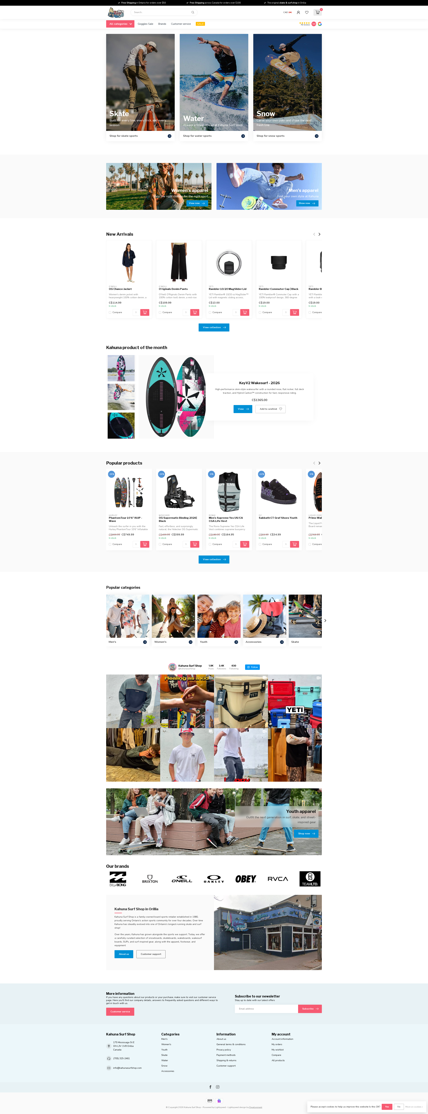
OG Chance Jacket (120, 289)
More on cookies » (414, 1106)
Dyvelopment (255, 1107)
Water (164, 1060)
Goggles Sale (145, 24)
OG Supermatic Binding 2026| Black (178, 520)
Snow (164, 1065)
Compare (117, 312)
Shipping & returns (226, 1060)
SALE (200, 24)
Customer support (151, 954)
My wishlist (278, 1049)
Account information (282, 1039)
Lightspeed (220, 1107)
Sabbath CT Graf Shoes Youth (278, 518)
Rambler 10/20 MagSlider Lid (227, 289)
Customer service (181, 24)
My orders (277, 1044)
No (398, 1106)
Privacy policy (224, 1049)
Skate (164, 1055)
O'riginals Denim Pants (173, 289)
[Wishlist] (306, 12)
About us (124, 954)
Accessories (167, 1071)
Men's (164, 1039)
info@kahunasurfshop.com (127, 1068)
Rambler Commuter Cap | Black (278, 289)
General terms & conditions (231, 1044)
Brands (162, 24)
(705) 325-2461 (121, 1058)
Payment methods (226, 1055)
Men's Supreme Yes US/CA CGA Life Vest (226, 520)
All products (278, 1060)
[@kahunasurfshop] (172, 667)
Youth (164, 1049)
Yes (387, 1106)
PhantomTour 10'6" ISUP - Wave (125, 520)
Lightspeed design (237, 1107)
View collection (212, 327)
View (241, 409)
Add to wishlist (268, 409)
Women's (166, 1044)
